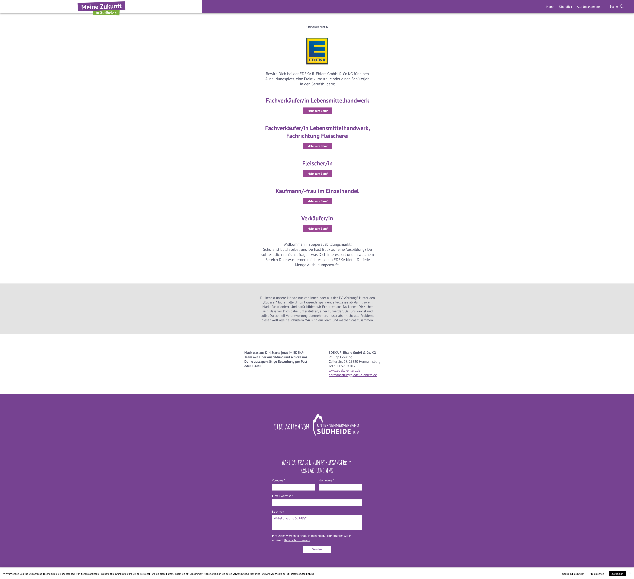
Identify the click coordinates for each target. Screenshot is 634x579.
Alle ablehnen (597, 573)
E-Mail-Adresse (282, 496)
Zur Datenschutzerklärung (300, 573)
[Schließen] (630, 573)
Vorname (278, 480)
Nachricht (278, 511)
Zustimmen (617, 573)
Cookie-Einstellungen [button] (573, 573)
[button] (588, 6)
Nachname (326, 480)
